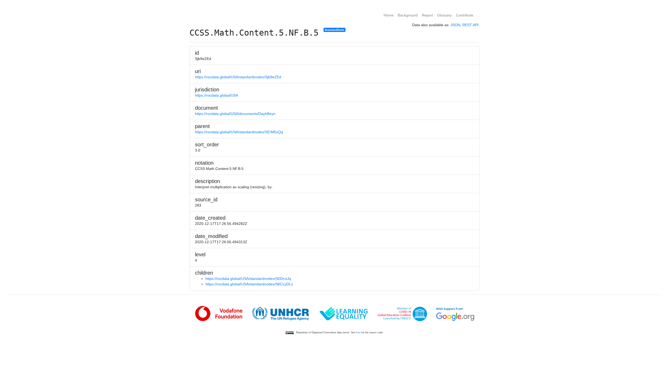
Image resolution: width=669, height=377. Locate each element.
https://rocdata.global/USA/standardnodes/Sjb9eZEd (238, 77)
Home (389, 15)
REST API (470, 25)
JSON (455, 25)
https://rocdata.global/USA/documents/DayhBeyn (235, 114)
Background (408, 15)
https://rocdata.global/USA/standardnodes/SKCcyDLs (249, 284)
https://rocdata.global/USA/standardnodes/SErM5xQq (239, 132)
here (358, 332)
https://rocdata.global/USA (216, 95)
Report (427, 15)
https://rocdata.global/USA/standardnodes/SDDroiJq (248, 278)
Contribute (464, 15)
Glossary (444, 15)
